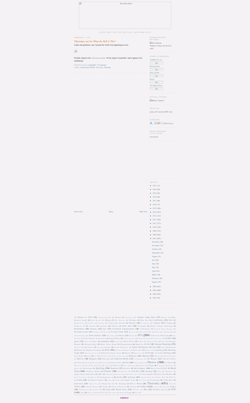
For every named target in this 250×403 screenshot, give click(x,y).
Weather (95, 390)
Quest (170, 365)
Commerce (145, 323)
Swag (110, 380)
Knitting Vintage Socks (111, 353)
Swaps (117, 380)
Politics (117, 365)
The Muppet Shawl (156, 85)
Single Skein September (84, 374)
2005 (155, 290)
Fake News (159, 332)
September (156, 252)
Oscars (95, 363)
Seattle (107, 371)
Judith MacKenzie (121, 347)
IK (148, 344)
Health (140, 341)
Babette (164, 317)
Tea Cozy (99, 67)
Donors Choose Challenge (161, 326)
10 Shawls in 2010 (83, 317)
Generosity (157, 338)
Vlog (164, 387)
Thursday (107, 67)
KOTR (147, 353)
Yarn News (112, 392)
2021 (155, 185)
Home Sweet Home (109, 344)
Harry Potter (129, 341)
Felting (170, 332)
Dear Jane (127, 326)
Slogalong (110, 374)
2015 (155, 208)
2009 (155, 231)
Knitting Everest (91, 353)
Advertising (102, 317)
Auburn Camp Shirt (146, 317)
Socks (119, 377)
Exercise (132, 332)
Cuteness (103, 326)
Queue (76, 368)
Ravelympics (139, 368)
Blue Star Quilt (147, 320)
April (154, 271)
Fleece (121, 335)
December (156, 242)
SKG (100, 374)
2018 (155, 197)
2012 (155, 219)
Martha (157, 356)
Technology (155, 380)
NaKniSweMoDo (121, 358)
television (78, 383)
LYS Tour (104, 356)
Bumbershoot (79, 323)
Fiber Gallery (95, 335)
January (155, 282)
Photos (152, 362)
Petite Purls (117, 362)
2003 (155, 298)
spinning (131, 377)
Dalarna (115, 326)
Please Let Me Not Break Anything (87, 365)
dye (104, 329)
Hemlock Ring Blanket (156, 341)
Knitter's (148, 350)
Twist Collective (119, 387)
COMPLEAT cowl (156, 60)
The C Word (136, 383)
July (153, 260)
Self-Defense (123, 371)
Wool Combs (93, 392)
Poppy (151, 365)
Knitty (128, 353)
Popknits (141, 365)
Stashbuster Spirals (96, 380)
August (155, 256)
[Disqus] (110, 108)
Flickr (132, 335)
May (154, 267)
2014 (155, 212)
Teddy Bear (168, 380)
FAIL (150, 332)
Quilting (100, 368)
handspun (105, 341)
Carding (101, 323)
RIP (165, 368)
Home (111, 211)
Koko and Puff (154, 73)
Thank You (93, 384)
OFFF (79, 363)
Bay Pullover (120, 320)
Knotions (137, 353)
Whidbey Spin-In (160, 389)
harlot (117, 341)
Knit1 (127, 350)
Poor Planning (129, 365)
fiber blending (79, 335)
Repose (152, 79)
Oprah (87, 363)
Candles (91, 323)
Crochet (92, 326)
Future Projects (129, 338)
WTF (103, 392)
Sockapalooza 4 (106, 377)
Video (143, 386)
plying (107, 365)
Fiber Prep (111, 335)
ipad (99, 347)
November (156, 245)
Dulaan (93, 329)
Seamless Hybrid (93, 371)
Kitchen (119, 350)
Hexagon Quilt (91, 344)
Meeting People (170, 356)
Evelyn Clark (117, 331)
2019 (155, 193)
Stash (79, 380)
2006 (155, 286)
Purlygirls (161, 365)
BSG (171, 320)
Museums (106, 359)
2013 (155, 216)
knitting (159, 350)
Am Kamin (116, 317)
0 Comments (101, 65)
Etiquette (97, 332)
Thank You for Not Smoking (114, 384)
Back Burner (96, 320)
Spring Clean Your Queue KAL (153, 377)
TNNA (77, 386)
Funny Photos (114, 338)
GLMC (168, 338)
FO (140, 335)
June (154, 263)
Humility (139, 344)
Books (160, 320)
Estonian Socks (81, 331)
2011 (155, 223)
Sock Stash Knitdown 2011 (127, 374)
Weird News (121, 389)
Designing (142, 326)
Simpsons (169, 371)
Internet (77, 347)
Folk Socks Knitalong (160, 335)
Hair (95, 341)
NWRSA (173, 359)
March (154, 274)
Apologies (129, 317)
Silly (159, 371)
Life (89, 356)
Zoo (136, 392)
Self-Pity (136, 371)
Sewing (149, 371)
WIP (173, 389)
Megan (160, 45)
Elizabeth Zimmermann (123, 329)
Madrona (133, 356)
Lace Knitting (164, 353)
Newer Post (78, 211)
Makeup (145, 356)
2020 (155, 189)
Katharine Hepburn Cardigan (89, 350)
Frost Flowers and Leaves (94, 338)
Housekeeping (126, 344)
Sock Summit (147, 374)
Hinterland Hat (155, 66)
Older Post (143, 211)
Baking (108, 320)
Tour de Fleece (92, 387)
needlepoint (139, 359)
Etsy (106, 332)
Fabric (141, 332)
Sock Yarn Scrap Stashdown (85, 377)
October (155, 249)
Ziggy (129, 392)
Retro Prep (155, 368)
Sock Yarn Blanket (165, 374)
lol (96, 356)
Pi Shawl (169, 362)
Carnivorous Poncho (87, 67)
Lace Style (78, 356)
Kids (107, 349)
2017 (155, 200)
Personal (105, 363)
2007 (155, 238)
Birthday (132, 320)
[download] (154, 137)
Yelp (121, 392)
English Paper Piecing (163, 329)
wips (82, 392)
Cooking (169, 323)
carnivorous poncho (98, 58)
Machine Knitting (118, 356)
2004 (155, 294)
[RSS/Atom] (168, 123)
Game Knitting (144, 338)
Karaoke (172, 347)
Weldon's (136, 390)
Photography (139, 363)
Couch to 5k (79, 326)
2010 (155, 227)
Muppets (93, 358)
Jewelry (107, 347)
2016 (155, 204)
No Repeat (152, 358)
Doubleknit (79, 329)
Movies (80, 358)
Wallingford (83, 390)
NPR (164, 359)
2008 (155, 234)
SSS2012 (172, 377)
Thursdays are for (95, 41)
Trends (105, 387)
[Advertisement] (157, 159)
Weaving (106, 389)
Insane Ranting (163, 343)
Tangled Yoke (129, 380)
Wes (145, 389)
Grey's (87, 341)
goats (76, 341)
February (155, 278)
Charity (132, 323)
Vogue (173, 386)
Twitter (133, 387)
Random (114, 368)
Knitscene (137, 350)
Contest (156, 323)
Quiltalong (87, 368)
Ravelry (127, 368)
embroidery (145, 329)
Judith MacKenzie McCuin (144, 347)
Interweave (88, 347)
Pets (127, 362)
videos (156, 387)
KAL (163, 347)
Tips (171, 384)
